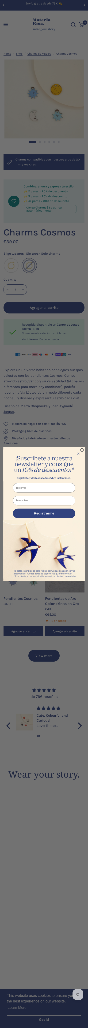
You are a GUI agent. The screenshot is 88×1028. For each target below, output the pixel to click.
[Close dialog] (82, 450)
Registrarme (44, 513)
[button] (44, 464)
